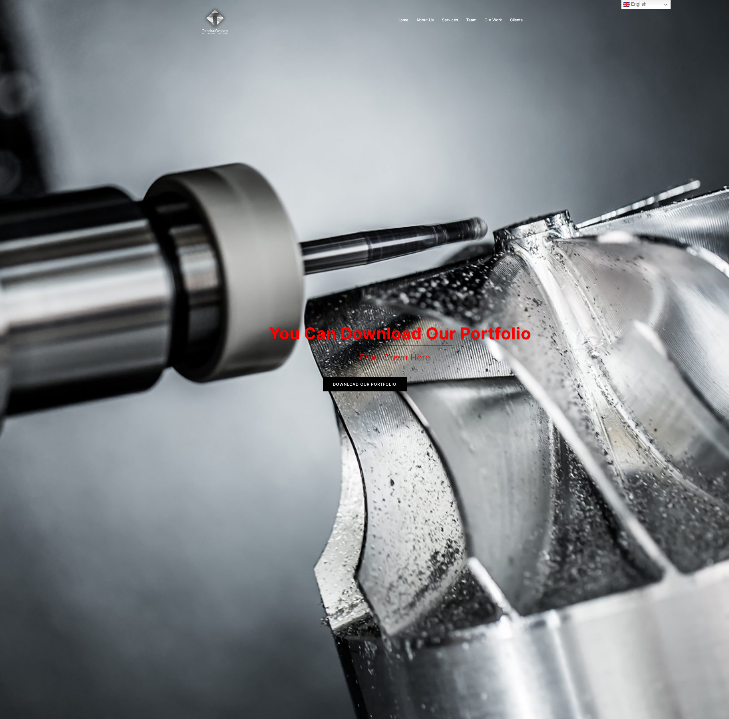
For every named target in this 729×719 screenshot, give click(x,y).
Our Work (493, 19)
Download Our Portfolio (364, 384)
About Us (425, 19)
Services (450, 19)
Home (403, 19)
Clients (516, 19)
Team (471, 19)
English (638, 4)
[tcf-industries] (215, 19)
